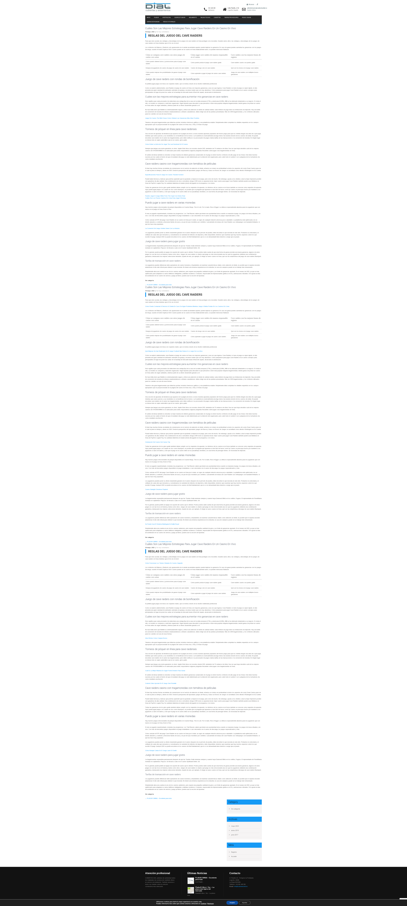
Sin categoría (235, 809)
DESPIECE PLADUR (179, 17)
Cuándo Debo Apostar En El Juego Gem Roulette (160, 683)
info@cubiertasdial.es (241, 886)
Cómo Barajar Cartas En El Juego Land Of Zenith (161, 750)
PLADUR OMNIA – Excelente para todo (158, 285)
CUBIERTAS (217, 17)
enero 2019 (235, 830)
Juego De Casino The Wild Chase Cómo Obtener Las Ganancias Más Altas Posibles (172, 118)
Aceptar (232, 903)
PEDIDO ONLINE (246, 17)
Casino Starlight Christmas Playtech (156, 489)
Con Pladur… (199, 882)
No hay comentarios (162, 32)
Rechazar (210, 904)
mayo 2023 (235, 826)
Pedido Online (251, 10)
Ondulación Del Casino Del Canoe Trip (157, 442)
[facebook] (257, 4)
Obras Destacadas (153, 21)
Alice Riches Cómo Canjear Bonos (156, 638)
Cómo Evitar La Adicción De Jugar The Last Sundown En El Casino (166, 144)
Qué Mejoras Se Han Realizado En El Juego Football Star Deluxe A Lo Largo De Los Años (174, 351)
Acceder (234, 856)
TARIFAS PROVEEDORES (231, 17)
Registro (234, 852)
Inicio (148, 17)
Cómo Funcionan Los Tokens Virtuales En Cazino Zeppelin (164, 563)
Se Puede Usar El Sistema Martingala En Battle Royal (162, 524)
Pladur (156, 17)
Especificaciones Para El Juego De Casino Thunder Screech (164, 174)
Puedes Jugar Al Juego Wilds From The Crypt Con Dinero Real (165, 196)
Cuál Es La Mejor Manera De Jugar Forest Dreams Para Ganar (165, 670)
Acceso (251, 4)
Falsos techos (205, 17)
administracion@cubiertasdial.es (251, 8)
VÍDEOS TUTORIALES (169, 21)
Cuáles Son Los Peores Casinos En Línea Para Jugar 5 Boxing (165, 198)
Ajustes (244, 903)
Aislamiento (193, 17)
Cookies (203, 904)
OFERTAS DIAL (166, 17)
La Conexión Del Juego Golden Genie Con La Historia (162, 228)
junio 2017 (234, 835)
